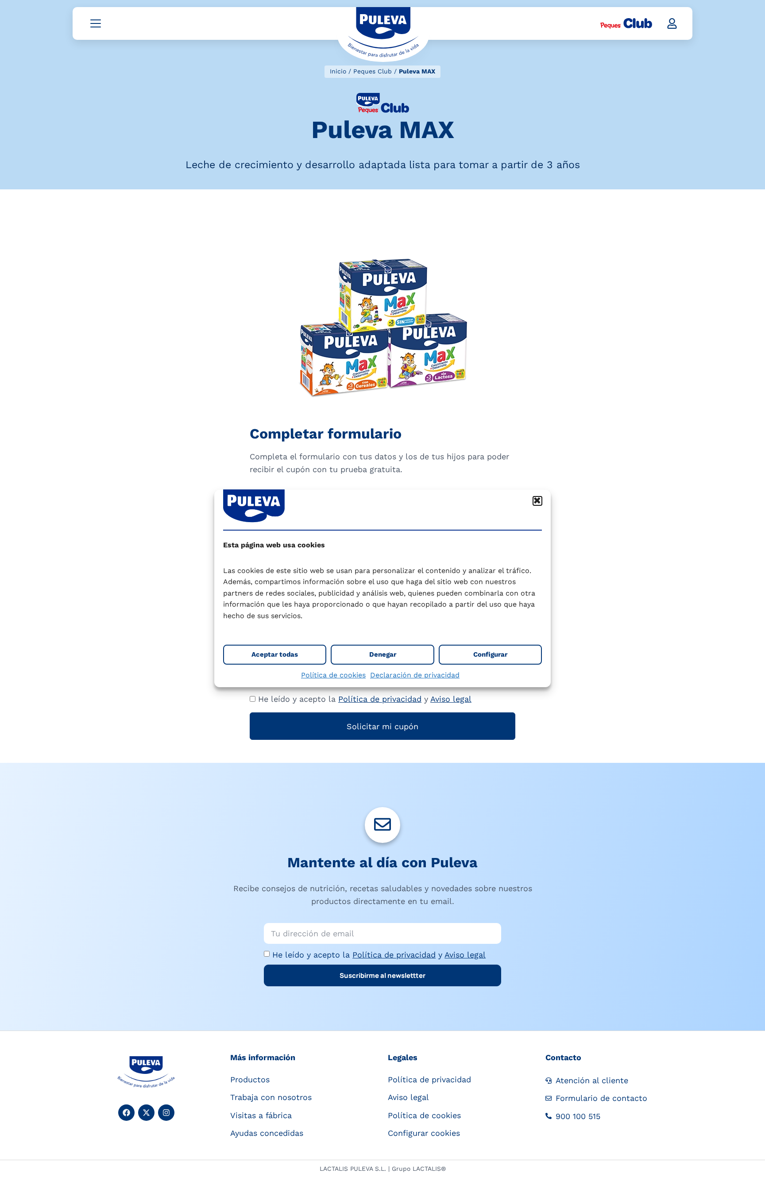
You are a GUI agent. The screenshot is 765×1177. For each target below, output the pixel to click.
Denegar (382, 654)
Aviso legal (450, 699)
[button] (537, 500)
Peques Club (372, 71)
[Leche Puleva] (383, 34)
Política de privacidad (379, 699)
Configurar (490, 654)
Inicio (338, 71)
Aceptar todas (274, 654)
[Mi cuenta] (672, 23)
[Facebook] (126, 1112)
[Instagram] (166, 1112)
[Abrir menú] (95, 23)
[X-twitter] (146, 1112)
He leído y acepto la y (379, 954)
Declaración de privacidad (415, 675)
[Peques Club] (626, 23)
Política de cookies (333, 675)
